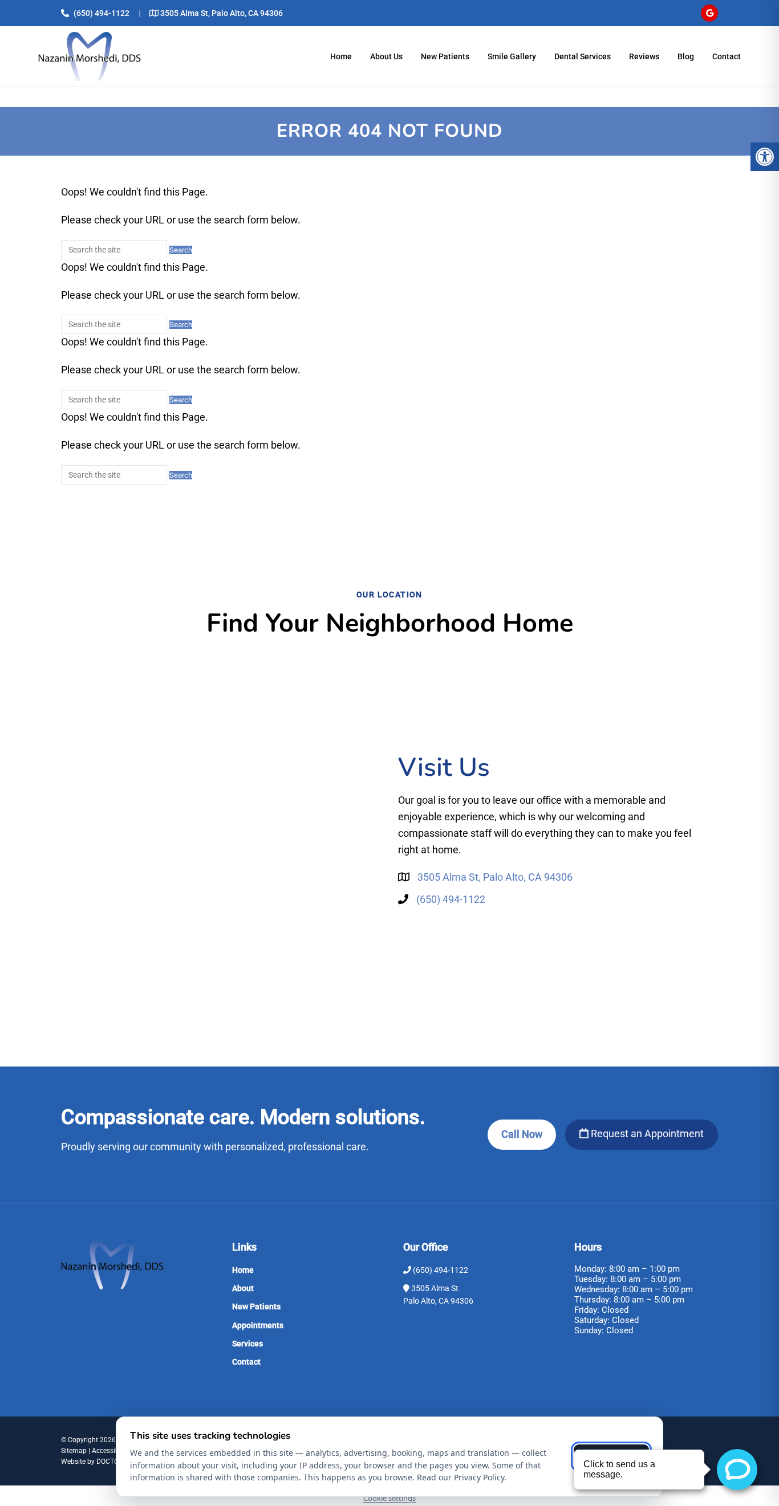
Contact (726, 56)
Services (247, 1343)
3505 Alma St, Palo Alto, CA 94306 (221, 13)
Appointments (257, 1325)
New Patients (445, 56)
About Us (386, 56)
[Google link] (709, 13)
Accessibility (111, 1451)
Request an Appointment (646, 1133)
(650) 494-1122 (101, 13)
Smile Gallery (512, 56)
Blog (685, 56)
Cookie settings (389, 1498)
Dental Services (582, 56)
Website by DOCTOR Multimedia (110, 1462)
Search (180, 250)
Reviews (644, 56)
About (243, 1288)
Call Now (521, 1134)
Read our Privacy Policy (460, 1477)
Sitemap (74, 1451)
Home (341, 56)
